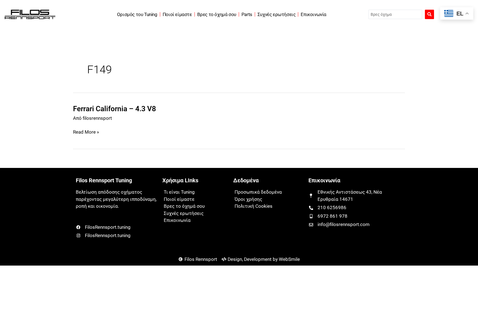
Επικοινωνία (313, 14)
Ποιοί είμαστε (177, 14)
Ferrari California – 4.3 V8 (114, 109)
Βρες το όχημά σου (216, 14)
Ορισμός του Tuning (137, 14)
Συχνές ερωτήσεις (277, 14)
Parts (246, 14)
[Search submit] (429, 14)
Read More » (86, 132)
